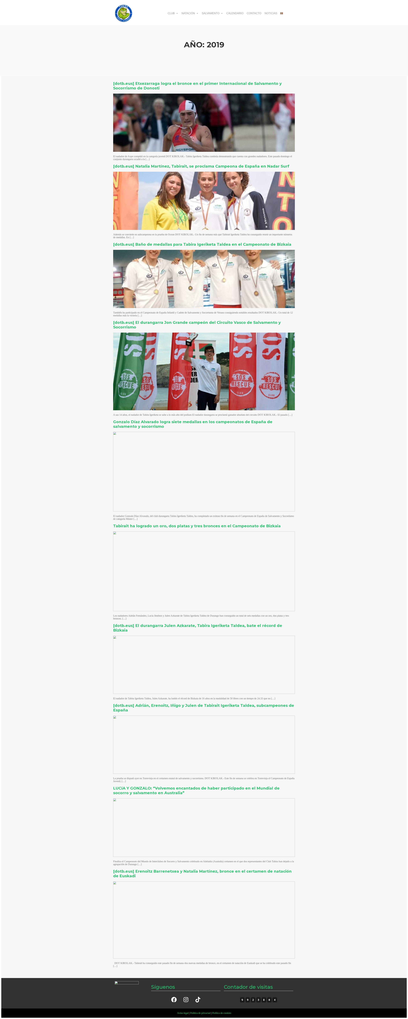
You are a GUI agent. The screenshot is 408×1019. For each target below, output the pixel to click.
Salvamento (210, 13)
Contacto (254, 13)
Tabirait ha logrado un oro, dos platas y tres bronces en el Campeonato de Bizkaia (197, 526)
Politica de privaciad (200, 1013)
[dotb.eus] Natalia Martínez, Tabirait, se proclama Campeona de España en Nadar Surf (201, 166)
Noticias (271, 13)
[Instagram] (185, 999)
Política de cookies (221, 1013)
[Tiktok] (197, 999)
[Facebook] (173, 999)
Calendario (235, 13)
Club (171, 13)
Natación (188, 13)
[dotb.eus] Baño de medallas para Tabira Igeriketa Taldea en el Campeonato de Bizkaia (202, 244)
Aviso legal (182, 1013)
